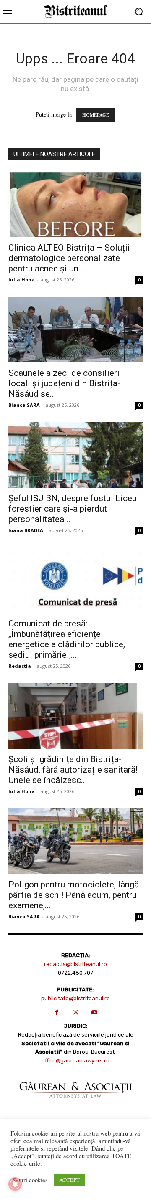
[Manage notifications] (15, 1184)
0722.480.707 (75, 973)
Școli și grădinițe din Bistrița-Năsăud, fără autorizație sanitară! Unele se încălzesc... (73, 769)
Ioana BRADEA (25, 530)
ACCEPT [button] (69, 1180)
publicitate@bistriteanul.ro (75, 998)
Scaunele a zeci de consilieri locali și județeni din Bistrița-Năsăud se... (64, 383)
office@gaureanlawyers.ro (75, 1060)
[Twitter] (75, 1012)
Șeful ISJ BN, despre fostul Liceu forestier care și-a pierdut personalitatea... (72, 508)
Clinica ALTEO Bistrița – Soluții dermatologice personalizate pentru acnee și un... (69, 258)
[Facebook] (56, 1012)
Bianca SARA (24, 405)
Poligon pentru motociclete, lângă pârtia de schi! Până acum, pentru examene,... (73, 895)
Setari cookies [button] (30, 1180)
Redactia (19, 666)
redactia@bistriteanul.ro (75, 964)
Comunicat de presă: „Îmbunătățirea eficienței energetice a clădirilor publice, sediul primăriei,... (66, 639)
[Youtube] (94, 1012)
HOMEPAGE (95, 115)
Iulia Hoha (21, 279)
